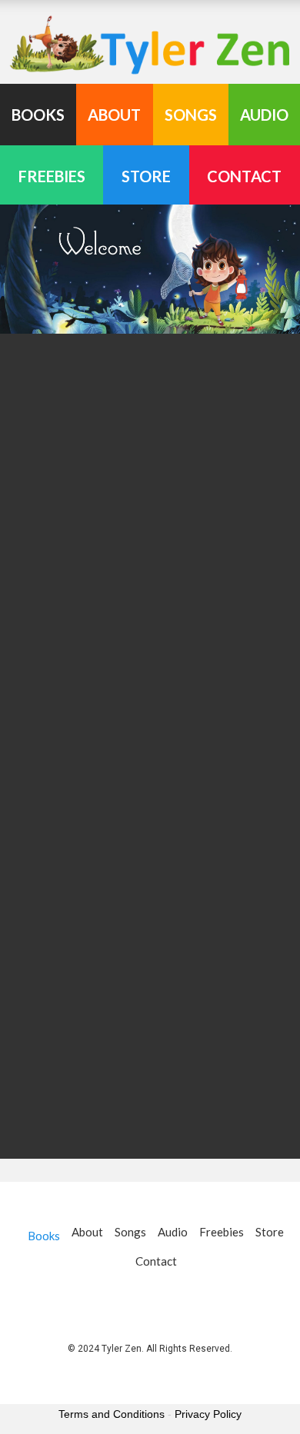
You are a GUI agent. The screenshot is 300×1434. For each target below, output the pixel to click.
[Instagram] (170, 1299)
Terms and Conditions (111, 1414)
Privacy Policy (208, 1414)
